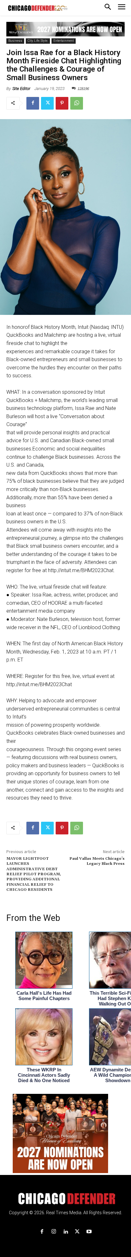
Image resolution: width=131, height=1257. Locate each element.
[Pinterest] (62, 103)
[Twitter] (47, 103)
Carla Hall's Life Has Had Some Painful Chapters (44, 995)
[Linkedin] (65, 1232)
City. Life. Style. (38, 40)
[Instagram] (53, 1232)
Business (15, 40)
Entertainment (63, 40)
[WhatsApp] (76, 103)
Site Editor (21, 88)
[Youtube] (89, 1232)
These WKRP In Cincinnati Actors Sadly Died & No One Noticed (44, 1075)
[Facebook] (32, 103)
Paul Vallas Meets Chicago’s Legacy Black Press (97, 861)
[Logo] (65, 1199)
